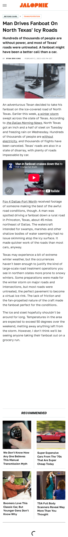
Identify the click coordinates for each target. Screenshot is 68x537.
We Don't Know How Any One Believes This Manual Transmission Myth (16, 458)
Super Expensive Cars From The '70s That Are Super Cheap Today (49, 458)
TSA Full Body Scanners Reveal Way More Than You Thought (51, 509)
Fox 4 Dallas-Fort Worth (20, 201)
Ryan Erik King (13, 58)
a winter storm (48, 114)
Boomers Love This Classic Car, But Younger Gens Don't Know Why (16, 509)
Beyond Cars (10, 16)
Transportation (32, 16)
